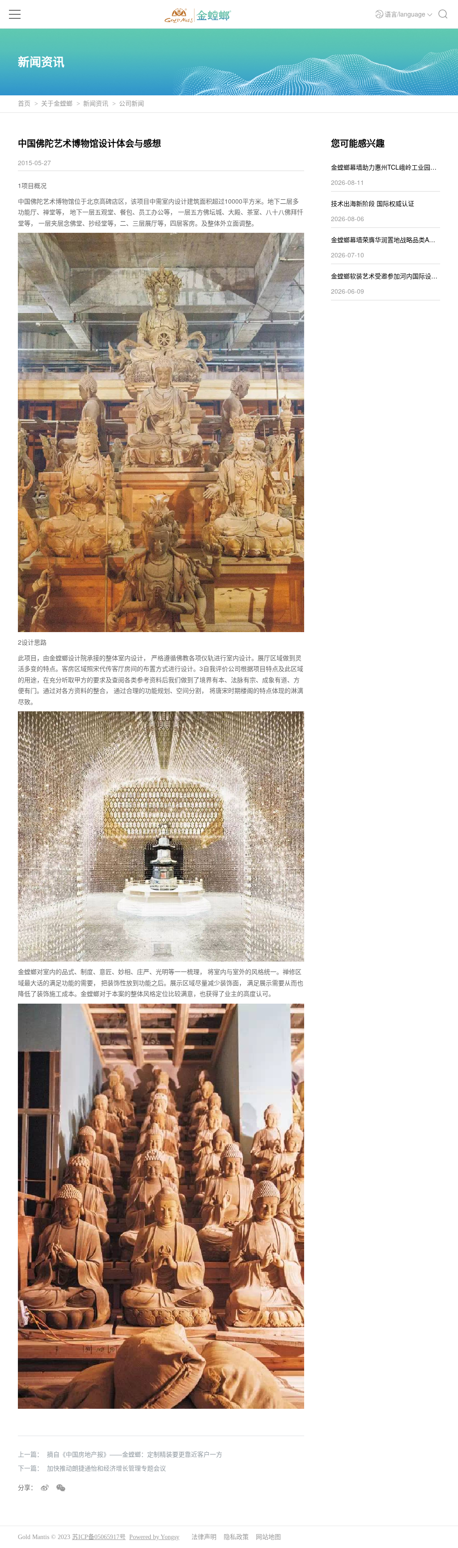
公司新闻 (131, 103)
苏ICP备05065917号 (99, 1537)
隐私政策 (236, 1537)
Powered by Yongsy (154, 1537)
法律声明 (203, 1537)
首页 (24, 103)
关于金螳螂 (56, 103)
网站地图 (268, 1537)
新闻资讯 (95, 103)
